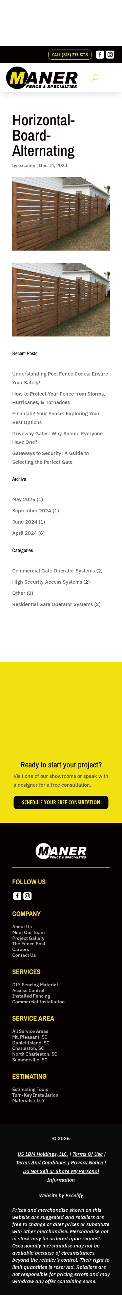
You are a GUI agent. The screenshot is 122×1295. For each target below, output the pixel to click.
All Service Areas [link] (30, 1031)
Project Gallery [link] (28, 938)
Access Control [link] (28, 990)
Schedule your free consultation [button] (61, 802)
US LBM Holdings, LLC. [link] (43, 1154)
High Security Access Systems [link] (47, 582)
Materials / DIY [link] (28, 1101)
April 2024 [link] (24, 533)
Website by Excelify (61, 1195)
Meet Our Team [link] (28, 932)
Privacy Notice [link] (87, 1162)
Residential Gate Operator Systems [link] (52, 604)
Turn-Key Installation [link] (35, 1095)
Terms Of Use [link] (88, 1154)
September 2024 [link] (31, 510)
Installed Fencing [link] (31, 996)
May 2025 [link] (23, 499)
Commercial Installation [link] (38, 1002)
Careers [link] (20, 949)
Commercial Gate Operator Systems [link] (53, 570)
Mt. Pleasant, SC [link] (29, 1037)
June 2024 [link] (24, 521)
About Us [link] (22, 927)
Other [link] (18, 593)
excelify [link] (26, 165)
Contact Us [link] (24, 955)
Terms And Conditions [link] (41, 1162)
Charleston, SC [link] (28, 1048)
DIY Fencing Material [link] (35, 985)
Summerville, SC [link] (29, 1060)
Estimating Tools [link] (30, 1089)
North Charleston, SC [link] (34, 1054)
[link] (100, 57)
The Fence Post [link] (28, 944)
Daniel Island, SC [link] (30, 1043)
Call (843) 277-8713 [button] (70, 54)
